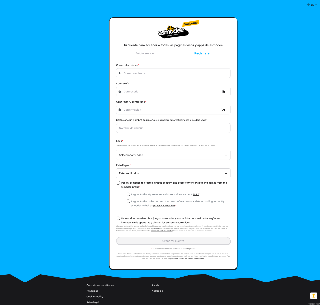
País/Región (123, 165)
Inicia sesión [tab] (145, 53)
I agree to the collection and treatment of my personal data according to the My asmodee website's (177, 203)
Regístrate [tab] (202, 53)
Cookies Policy (94, 296)
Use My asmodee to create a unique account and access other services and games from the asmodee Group (174, 184)
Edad (119, 140)
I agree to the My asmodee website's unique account (165, 194)
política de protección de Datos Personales (187, 258)
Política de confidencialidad (161, 231)
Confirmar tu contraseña (130, 101)
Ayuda (155, 285)
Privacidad (92, 290)
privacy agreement (164, 205)
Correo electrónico (127, 65)
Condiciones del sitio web (100, 285)
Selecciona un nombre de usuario (161, 119)
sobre (156, 228)
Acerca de (157, 290)
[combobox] (173, 155)
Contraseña (123, 83)
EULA (196, 194)
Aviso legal (92, 302)
